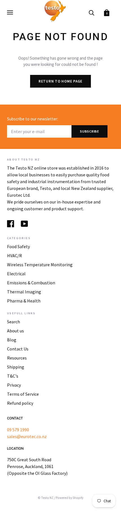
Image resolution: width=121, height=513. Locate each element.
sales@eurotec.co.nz (27, 436)
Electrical (16, 273)
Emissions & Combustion (31, 282)
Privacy (14, 385)
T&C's (12, 376)
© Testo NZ (45, 498)
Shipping (15, 367)
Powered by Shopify (69, 498)
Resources (17, 358)
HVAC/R (14, 255)
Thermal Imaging (24, 292)
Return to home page (60, 81)
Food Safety (18, 246)
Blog (11, 340)
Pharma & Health (24, 301)
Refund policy (20, 403)
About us (15, 331)
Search (13, 321)
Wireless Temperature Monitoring (40, 264)
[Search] (91, 12)
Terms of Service (23, 394)
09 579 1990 (18, 429)
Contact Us (17, 349)
